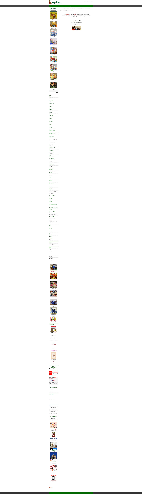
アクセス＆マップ (51, 391)
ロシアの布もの (51, 175)
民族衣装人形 (50, 180)
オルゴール (50, 172)
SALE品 (50, 239)
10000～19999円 (51, 258)
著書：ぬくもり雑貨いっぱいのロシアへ (53, 409)
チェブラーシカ (51, 145)
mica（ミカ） (50, 228)
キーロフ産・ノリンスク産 (52, 133)
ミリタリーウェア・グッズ (52, 196)
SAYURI (50, 225)
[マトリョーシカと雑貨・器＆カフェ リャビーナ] (55, 4)
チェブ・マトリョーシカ (52, 147)
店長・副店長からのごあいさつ (52, 407)
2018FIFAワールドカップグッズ (52, 214)
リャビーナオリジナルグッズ (52, 191)
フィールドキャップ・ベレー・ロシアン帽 (53, 207)
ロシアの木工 (50, 166)
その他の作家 (50, 236)
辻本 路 (50, 233)
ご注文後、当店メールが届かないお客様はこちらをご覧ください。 (76, 16)
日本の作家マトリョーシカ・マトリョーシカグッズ (53, 222)
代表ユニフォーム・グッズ (52, 212)
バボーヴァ (50, 118)
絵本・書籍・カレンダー (52, 193)
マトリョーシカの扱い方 (52, 416)
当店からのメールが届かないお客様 (53, 413)
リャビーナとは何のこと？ (52, 411)
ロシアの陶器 (50, 161)
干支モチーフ (50, 98)
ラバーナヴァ (50, 124)
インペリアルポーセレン (52, 164)
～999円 (50, 249)
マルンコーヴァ (51, 121)
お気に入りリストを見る (52, 244)
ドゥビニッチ (50, 112)
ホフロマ (50, 155)
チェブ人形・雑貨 (51, 150)
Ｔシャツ (50, 177)
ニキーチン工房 (51, 115)
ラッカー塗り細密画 (51, 158)
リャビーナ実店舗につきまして (53, 387)
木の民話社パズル (51, 169)
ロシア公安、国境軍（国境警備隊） (53, 204)
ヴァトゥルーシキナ (51, 103)
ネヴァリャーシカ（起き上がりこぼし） (53, 140)
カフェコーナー (51, 394)
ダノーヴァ (50, 109)
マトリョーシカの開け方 (52, 418)
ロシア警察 (50, 209)
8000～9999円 (50, 256)
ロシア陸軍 (50, 198)
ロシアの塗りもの (51, 153)
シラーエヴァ (50, 106)
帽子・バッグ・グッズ (51, 183)
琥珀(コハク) (50, 188)
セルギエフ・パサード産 (52, 130)
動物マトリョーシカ (51, 136)
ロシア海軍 (50, 201)
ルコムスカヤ (50, 127)
